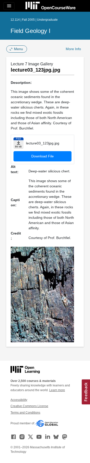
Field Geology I (30, 30)
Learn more (57, 390)
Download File (42, 156)
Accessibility (18, 400)
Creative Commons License (29, 406)
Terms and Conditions (25, 412)
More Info (73, 49)
